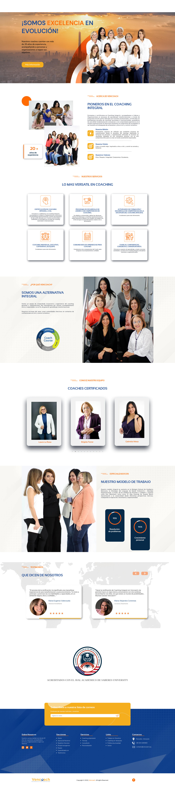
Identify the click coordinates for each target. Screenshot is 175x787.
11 (103, 452)
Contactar (145, 8)
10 (100, 452)
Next (155, 425)
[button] (144, 573)
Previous (20, 425)
